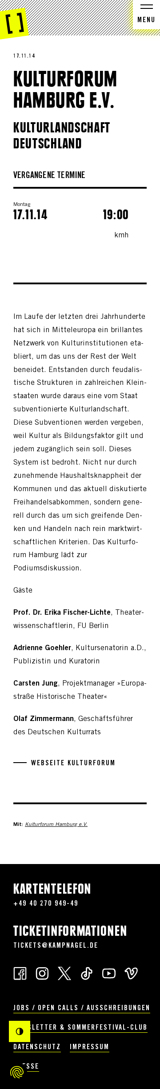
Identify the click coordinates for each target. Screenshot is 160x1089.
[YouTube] (109, 973)
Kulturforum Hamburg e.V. (56, 824)
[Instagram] (42, 973)
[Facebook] (20, 973)
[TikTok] (86, 973)
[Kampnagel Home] (14, 20)
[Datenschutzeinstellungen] (17, 1072)
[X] (64, 973)
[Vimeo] (131, 973)
